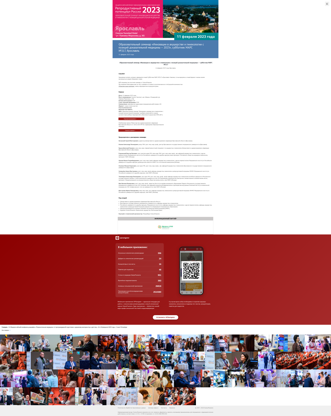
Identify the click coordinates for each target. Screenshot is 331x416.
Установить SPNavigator (165, 317)
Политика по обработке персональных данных (132, 408)
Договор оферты (153, 408)
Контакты (164, 408)
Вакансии (172, 408)
